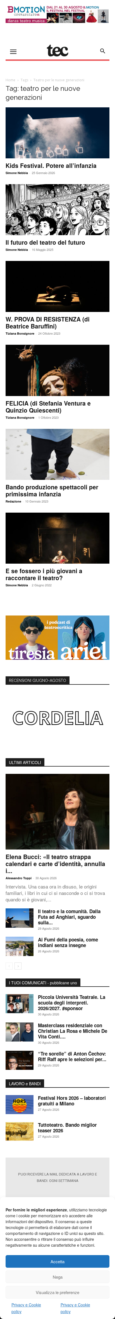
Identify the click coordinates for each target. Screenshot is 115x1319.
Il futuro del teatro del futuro (45, 242)
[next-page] (18, 965)
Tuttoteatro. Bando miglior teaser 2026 (67, 1127)
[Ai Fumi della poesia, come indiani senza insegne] (19, 946)
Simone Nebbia (17, 173)
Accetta (57, 1261)
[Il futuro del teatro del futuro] (57, 209)
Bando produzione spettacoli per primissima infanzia (52, 490)
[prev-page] (9, 965)
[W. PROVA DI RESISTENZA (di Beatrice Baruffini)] (57, 286)
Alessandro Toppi (19, 878)
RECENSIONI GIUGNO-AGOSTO (37, 680)
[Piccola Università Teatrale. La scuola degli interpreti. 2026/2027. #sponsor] (19, 1003)
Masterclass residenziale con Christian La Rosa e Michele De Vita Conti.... (72, 1031)
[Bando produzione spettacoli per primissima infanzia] (57, 454)
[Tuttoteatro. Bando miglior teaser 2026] (19, 1131)
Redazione (13, 501)
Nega (58, 1277)
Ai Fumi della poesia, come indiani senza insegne (68, 942)
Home (10, 80)
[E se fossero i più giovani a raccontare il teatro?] (57, 538)
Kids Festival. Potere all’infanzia (51, 165)
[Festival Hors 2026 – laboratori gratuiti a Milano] (19, 1104)
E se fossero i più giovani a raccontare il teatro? (44, 574)
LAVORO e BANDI (25, 1083)
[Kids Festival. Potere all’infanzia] (57, 132)
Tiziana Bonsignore (20, 333)
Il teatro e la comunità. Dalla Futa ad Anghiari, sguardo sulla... (69, 917)
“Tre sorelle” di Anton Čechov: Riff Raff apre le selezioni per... (72, 1056)
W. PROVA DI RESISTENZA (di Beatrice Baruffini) (48, 322)
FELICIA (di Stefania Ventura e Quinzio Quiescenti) (48, 406)
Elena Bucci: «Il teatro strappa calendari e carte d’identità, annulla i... (55, 863)
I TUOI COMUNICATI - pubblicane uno (43, 982)
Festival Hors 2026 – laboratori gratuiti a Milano (72, 1100)
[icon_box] (57, 1192)
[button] (102, 51)
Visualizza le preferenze (57, 1292)
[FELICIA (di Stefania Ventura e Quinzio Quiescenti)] (57, 370)
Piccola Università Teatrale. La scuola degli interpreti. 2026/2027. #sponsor (71, 1003)
